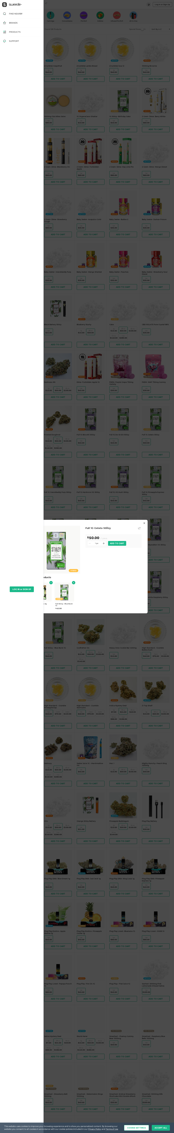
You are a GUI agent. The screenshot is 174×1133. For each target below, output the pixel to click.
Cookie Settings (136, 1128)
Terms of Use (112, 1129)
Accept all (161, 1128)
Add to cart (117, 543)
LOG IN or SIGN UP (22, 589)
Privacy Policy (94, 1129)
